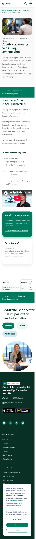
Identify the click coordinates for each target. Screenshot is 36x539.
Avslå (17, 530)
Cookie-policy (10, 503)
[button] (17, 260)
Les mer (22, 325)
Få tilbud (8, 325)
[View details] (4, 423)
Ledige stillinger (8, 447)
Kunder (5, 443)
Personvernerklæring (15, 500)
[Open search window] (25, 3)
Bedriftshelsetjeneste (14, 10)
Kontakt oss (10, 334)
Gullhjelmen (7, 455)
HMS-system (7, 480)
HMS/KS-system (8, 476)
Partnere (6, 451)
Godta (17, 525)
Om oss (5, 440)
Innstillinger (17, 519)
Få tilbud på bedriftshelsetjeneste (16, 231)
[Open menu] (30, 3)
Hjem (4, 10)
